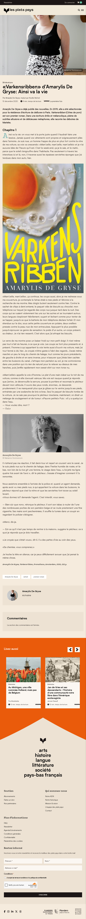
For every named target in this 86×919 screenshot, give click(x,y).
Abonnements (9, 796)
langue (43, 760)
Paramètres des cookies (13, 841)
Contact (48, 810)
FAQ (5, 823)
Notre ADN (49, 796)
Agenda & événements (13, 830)
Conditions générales (12, 834)
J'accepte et (26, 878)
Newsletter (8, 2)
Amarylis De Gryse (13, 98)
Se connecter (70, 2)
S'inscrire (43, 895)
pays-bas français (43, 775)
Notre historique (51, 800)
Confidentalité (9, 837)
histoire (43, 755)
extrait (26, 577)
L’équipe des (54, 807)
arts (43, 750)
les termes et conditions (20, 878)
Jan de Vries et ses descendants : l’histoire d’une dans (21, 692)
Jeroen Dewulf (13, 701)
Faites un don (9, 800)
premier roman (39, 577)
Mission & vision (51, 803)
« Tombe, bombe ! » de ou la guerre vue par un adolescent (59, 691)
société (43, 770)
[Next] (77, 649)
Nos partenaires (10, 803)
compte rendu (65, 684)
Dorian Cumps (52, 701)
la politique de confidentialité (37, 878)
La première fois (56, 101)
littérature (43, 765)
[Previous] (70, 649)
